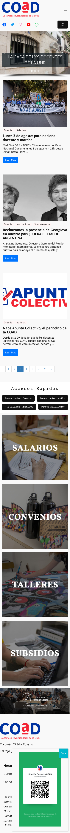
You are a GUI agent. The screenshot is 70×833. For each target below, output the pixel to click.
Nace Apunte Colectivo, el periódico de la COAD (35, 330)
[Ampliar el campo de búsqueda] (62, 25)
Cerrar (64, 753)
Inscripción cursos (18, 398)
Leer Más (10, 160)
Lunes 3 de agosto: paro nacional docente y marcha (30, 138)
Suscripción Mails (52, 398)
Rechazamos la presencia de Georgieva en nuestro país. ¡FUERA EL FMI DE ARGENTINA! (35, 234)
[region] (35, 54)
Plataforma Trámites (19, 406)
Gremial (8, 130)
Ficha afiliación (53, 406)
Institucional (23, 224)
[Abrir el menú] (65, 9)
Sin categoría (42, 224)
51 (45, 369)
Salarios (21, 130)
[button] (4, 52)
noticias (21, 322)
